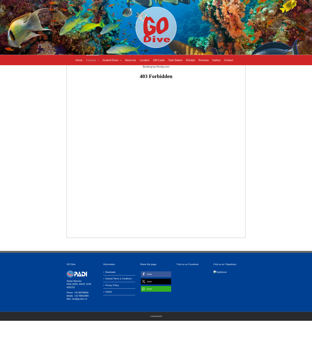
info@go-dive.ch (79, 299)
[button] (156, 274)
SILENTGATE (157, 316)
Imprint (108, 292)
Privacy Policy (112, 285)
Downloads (110, 272)
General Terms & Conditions (118, 278)
